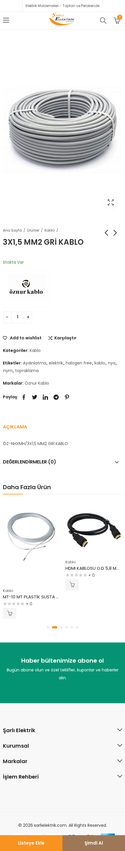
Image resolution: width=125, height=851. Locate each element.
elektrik (56, 363)
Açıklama (15, 426)
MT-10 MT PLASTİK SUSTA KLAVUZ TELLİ (42, 597)
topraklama (27, 371)
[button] (48, 627)
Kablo (49, 230)
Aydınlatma (34, 363)
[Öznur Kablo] (26, 289)
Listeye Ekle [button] (9, 613)
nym (7, 371)
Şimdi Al (94, 843)
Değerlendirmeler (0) (29, 462)
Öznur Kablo (37, 383)
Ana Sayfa (12, 230)
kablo (99, 363)
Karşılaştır (65, 338)
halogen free (79, 363)
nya (111, 363)
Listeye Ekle (31, 843)
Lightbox (110, 202)
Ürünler (33, 230)
